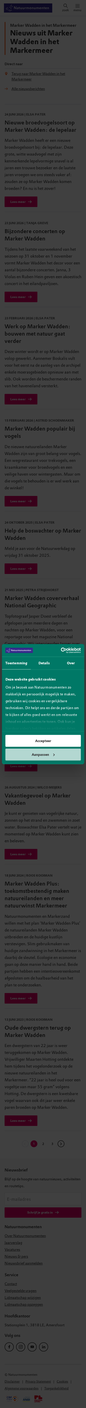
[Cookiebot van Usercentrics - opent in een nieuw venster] (61, 650)
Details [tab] (44, 663)
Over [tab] (71, 663)
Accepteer (43, 741)
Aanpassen (40, 754)
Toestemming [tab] (16, 663)
